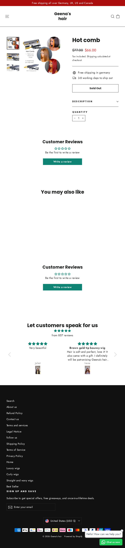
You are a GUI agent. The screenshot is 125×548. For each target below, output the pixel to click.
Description (82, 101)
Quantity (80, 112)
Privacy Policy (15, 456)
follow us (12, 437)
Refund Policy (15, 413)
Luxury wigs (13, 468)
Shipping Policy (16, 444)
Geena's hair (62, 16)
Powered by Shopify (73, 536)
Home (10, 462)
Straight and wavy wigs (20, 480)
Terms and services (17, 425)
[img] (62, 330)
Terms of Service (16, 450)
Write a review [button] (62, 161)
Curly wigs (13, 474)
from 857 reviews (62, 335)
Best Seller (13, 486)
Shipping (92, 56)
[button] (10, 354)
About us (12, 407)
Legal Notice (14, 431)
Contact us (13, 419)
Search (10, 401)
